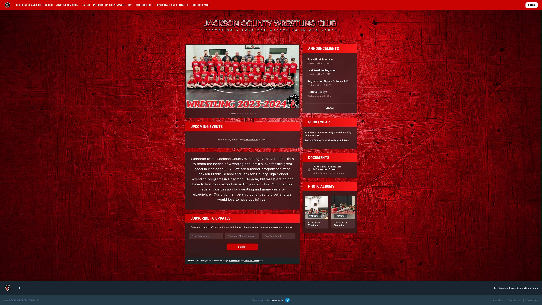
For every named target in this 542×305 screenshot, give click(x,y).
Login (531, 5)
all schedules (251, 143)
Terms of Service (251, 265)
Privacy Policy (234, 265)
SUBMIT (242, 251)
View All (330, 108)
